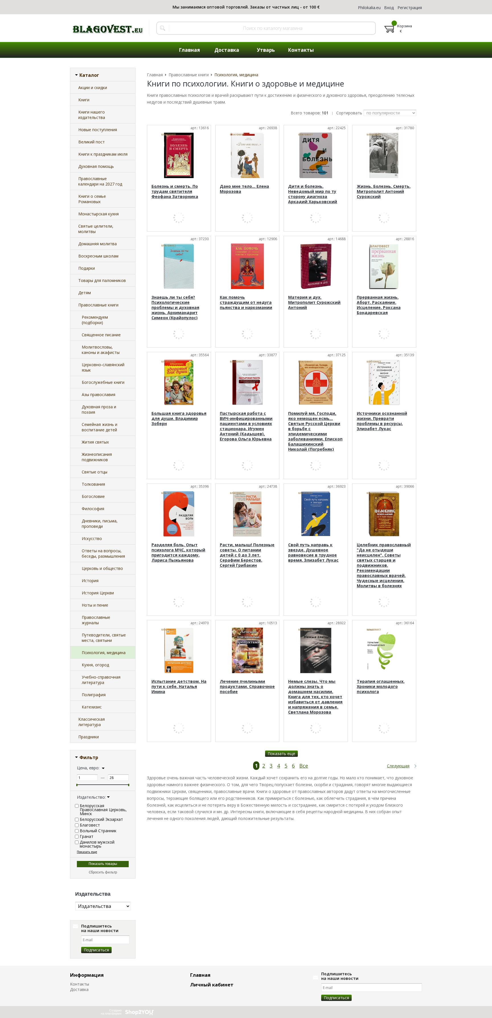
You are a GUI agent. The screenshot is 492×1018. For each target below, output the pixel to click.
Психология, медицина (104, 652)
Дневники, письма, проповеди (100, 523)
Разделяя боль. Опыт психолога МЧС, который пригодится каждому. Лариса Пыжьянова (178, 552)
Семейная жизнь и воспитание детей (99, 427)
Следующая (398, 765)
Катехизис (92, 707)
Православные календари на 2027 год (100, 181)
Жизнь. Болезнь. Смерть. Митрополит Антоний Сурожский (384, 191)
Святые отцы (94, 472)
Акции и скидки (92, 87)
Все (303, 765)
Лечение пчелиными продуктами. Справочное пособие (247, 686)
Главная (200, 975)
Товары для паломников (102, 280)
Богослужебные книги (103, 382)
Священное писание (101, 334)
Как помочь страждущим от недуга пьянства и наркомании (246, 302)
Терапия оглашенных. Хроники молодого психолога (381, 686)
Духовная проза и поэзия (99, 409)
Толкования (93, 484)
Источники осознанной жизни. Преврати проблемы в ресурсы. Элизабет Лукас (382, 421)
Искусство (92, 538)
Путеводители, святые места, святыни (104, 637)
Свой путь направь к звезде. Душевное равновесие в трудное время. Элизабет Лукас (313, 552)
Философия (93, 508)
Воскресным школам (98, 256)
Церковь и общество (102, 568)
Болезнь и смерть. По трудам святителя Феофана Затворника (174, 191)
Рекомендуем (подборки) (95, 319)
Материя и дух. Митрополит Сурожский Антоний (314, 302)
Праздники (88, 736)
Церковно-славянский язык (103, 367)
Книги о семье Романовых (92, 198)
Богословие (93, 496)
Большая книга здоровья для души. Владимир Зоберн (178, 418)
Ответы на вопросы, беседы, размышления (103, 553)
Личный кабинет (211, 984)
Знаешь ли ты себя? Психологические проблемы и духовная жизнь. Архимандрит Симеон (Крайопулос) (175, 307)
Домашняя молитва (97, 243)
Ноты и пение (95, 605)
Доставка (79, 989)
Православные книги (98, 305)
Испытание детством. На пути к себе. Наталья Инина (178, 686)
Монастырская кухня (98, 214)
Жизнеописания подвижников (97, 457)
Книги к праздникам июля (103, 154)
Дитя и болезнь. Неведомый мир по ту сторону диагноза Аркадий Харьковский (312, 194)
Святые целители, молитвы (95, 228)
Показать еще (281, 753)
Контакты (79, 984)
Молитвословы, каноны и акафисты (101, 349)
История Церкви (98, 592)
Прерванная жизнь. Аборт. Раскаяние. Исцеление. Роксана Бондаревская (379, 304)
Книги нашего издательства (91, 114)
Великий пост (91, 142)
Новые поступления (97, 129)
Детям (84, 292)
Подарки (86, 268)
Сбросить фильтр (103, 872)
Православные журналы (96, 620)
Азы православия (98, 394)
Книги (83, 99)
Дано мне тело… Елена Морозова (244, 189)
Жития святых (95, 442)
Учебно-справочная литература (101, 679)
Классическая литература (91, 721)
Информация (87, 975)
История (90, 580)
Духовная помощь (96, 166)
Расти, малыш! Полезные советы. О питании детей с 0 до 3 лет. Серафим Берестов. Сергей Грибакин (247, 555)
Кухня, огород (95, 664)
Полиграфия (94, 694)
